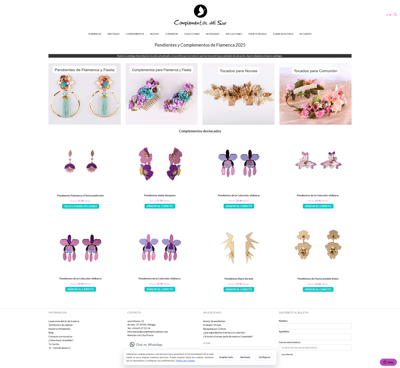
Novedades (212, 34)
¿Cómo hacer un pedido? (60, 340)
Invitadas (114, 34)
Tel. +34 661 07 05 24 (138, 328)
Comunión (171, 34)
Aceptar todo (226, 357)
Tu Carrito (53, 344)
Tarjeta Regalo (257, 34)
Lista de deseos (61, 347)
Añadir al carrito (160, 206)
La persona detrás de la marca (63, 321)
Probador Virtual (212, 324)
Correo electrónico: (289, 342)
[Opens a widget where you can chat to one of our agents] (388, 362)
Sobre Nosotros (283, 34)
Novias (154, 34)
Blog (50, 332)
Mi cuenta (306, 34)
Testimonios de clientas (60, 324)
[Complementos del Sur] (200, 15)
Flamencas (94, 34)
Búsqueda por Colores (214, 328)
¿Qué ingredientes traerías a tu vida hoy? (224, 332)
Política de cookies (185, 360)
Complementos (135, 34)
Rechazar (245, 357)
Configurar (264, 357)
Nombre (283, 320)
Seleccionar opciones (80, 206)
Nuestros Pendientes (59, 328)
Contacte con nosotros (60, 336)
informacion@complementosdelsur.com (147, 331)
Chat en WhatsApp (149, 344)
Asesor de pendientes (214, 321)
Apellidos (284, 331)
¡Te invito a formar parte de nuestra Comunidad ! (228, 336)
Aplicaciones (234, 34)
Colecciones (192, 34)
